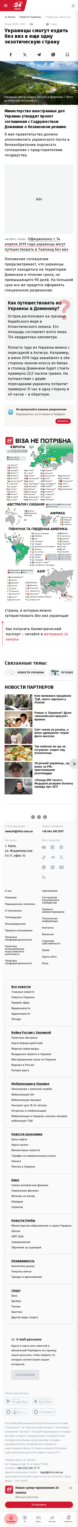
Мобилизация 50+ (23, 1094)
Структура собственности (51, 942)
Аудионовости (20, 1013)
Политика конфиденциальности (18, 938)
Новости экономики (26, 1134)
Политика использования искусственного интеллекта (14, 950)
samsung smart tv (44, 1412)
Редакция (11, 897)
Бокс (14, 1295)
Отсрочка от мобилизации (28, 1111)
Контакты (48, 928)
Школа (15, 1231)
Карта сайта (49, 957)
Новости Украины (30, 17)
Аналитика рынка (23, 1266)
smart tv (16, 1412)
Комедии (17, 1201)
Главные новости (22, 992)
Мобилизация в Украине (30, 1084)
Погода (16, 1019)
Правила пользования (18, 930)
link (44, 847)
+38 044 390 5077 (53, 831)
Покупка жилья (21, 1271)
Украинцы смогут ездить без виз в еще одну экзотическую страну (59, 17)
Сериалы (17, 1207)
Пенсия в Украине (23, 1166)
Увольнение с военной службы (31, 1089)
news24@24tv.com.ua (19, 831)
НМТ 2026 (17, 1236)
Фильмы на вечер (23, 1196)
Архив (45, 950)
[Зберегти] (67, 54)
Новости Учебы (23, 1220)
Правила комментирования (53, 910)
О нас (8, 891)
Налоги (16, 1161)
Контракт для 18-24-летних (29, 1105)
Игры (45, 963)
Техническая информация (50, 920)
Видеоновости (20, 1008)
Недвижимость (23, 1261)
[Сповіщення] (73, 5)
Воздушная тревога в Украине (31, 1054)
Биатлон (16, 1312)
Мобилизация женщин (26, 1100)
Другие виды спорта (24, 1317)
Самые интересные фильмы (29, 1185)
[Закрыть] (71, 1488)
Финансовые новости (25, 1150)
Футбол (16, 1301)
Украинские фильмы (25, 1191)
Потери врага (20, 1070)
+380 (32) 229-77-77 (28, 1468)
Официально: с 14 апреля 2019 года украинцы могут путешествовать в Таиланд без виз (36, 244)
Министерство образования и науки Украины (41, 1225)
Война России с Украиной (31, 1032)
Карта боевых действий (27, 1043)
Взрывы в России (22, 1065)
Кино (15, 1180)
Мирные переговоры (25, 1048)
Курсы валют (19, 1145)
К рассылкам (25, 1374)
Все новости (21, 987)
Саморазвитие (20, 1242)
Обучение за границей (26, 1247)
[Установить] (39, 1496)
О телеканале (13, 911)
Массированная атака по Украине (33, 1059)
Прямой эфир (20, 1003)
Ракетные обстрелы (24, 1037)
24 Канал (10, 17)
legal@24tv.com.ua (51, 1472)
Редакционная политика (20, 904)
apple (44, 1401)
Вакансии (48, 934)
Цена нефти (19, 1139)
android (16, 1401)
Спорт (16, 1290)
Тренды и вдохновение (26, 1277)
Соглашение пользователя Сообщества (50, 900)
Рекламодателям (15, 924)
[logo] (17, 6)
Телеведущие (13, 917)
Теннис (16, 1306)
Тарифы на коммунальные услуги (33, 1156)
